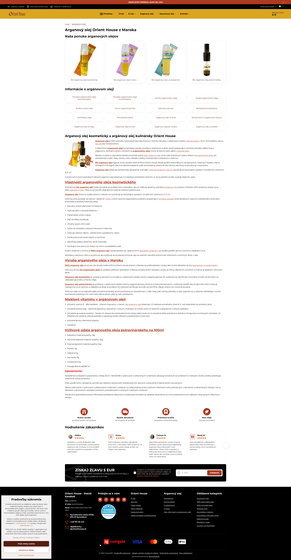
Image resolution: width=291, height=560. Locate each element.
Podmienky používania (169, 553)
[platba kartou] (145, 542)
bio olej (98, 144)
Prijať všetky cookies (26, 544)
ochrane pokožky (166, 199)
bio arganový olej (84, 187)
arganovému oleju (141, 151)
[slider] (79, 438)
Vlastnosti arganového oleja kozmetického (100, 182)
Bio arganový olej (103, 163)
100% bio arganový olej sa (160, 170)
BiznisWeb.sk (154, 556)
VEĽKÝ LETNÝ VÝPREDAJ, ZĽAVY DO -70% (145, 2)
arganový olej (171, 187)
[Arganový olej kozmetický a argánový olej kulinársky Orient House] (79, 154)
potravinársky (211, 265)
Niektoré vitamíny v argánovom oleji (95, 299)
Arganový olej (102, 141)
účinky (109, 199)
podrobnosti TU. (22, 523)
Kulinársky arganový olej (150, 251)
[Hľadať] (262, 14)
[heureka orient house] (108, 519)
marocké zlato (182, 151)
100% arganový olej (100, 251)
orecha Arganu (193, 141)
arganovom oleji (115, 148)
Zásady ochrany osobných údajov (145, 553)
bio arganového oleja (90, 270)
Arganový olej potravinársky (78, 284)
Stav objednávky (185, 553)
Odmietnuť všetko (26, 550)
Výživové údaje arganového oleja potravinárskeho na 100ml (114, 330)
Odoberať (214, 473)
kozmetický (198, 265)
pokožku (74, 190)
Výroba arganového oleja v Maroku (94, 260)
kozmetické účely (205, 155)
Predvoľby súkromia (122, 553)
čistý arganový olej (152, 155)
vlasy (82, 190)
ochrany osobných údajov (147, 476)
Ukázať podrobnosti (26, 555)
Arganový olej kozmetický (77, 277)
